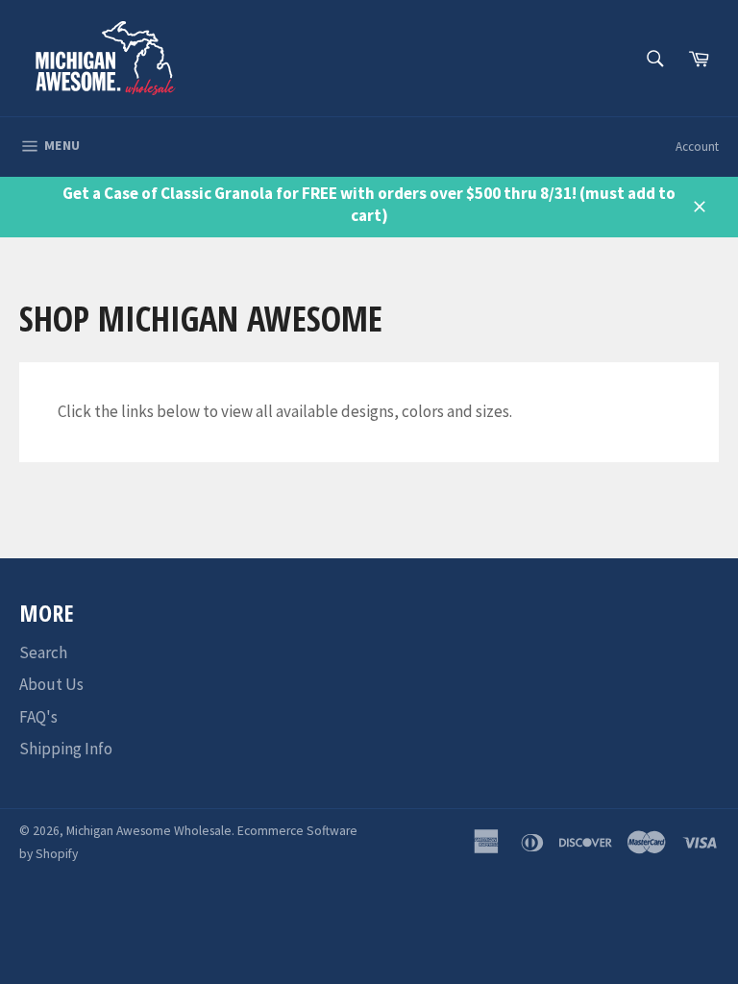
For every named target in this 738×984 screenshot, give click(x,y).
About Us (51, 684)
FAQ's (38, 716)
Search (43, 652)
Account (697, 146)
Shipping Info (65, 748)
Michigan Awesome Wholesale (149, 831)
